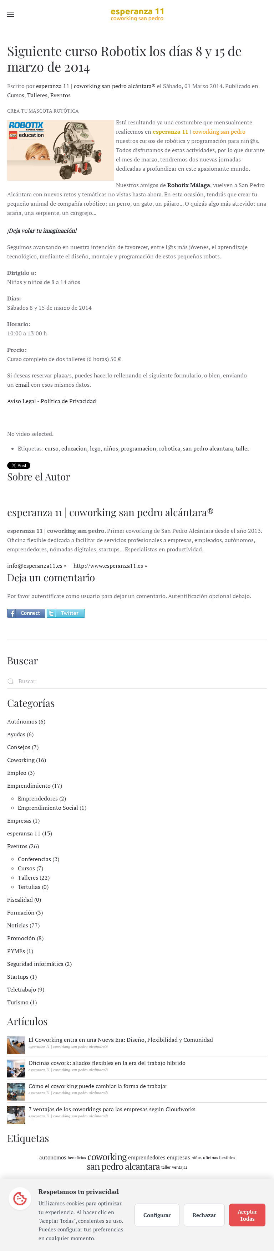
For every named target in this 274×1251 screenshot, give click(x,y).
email (22, 384)
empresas (178, 1157)
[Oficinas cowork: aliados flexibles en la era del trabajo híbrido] (16, 1068)
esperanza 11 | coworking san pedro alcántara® (96, 86)
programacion (138, 448)
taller (242, 448)
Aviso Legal (21, 401)
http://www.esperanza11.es (108, 566)
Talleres (37, 95)
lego (95, 448)
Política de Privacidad (68, 401)
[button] (10, 14)
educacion (74, 448)
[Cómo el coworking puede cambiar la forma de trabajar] (16, 1091)
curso (52, 448)
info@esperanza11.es (34, 566)
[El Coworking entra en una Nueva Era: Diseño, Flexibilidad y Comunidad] (16, 1045)
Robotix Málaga (188, 185)
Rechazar (204, 1215)
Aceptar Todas (247, 1215)
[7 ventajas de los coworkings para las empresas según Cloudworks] (16, 1114)
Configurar (157, 1215)
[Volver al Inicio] (137, 14)
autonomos (52, 1157)
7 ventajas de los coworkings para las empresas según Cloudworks (112, 1109)
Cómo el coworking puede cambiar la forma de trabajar (98, 1086)
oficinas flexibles (219, 1157)
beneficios (77, 1157)
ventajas (179, 1167)
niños (110, 448)
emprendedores (147, 1157)
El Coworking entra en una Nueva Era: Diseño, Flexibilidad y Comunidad (121, 1040)
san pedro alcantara (208, 448)
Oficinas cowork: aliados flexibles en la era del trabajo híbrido (107, 1063)
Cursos (15, 95)
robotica (169, 448)
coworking (107, 1156)
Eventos (60, 95)
